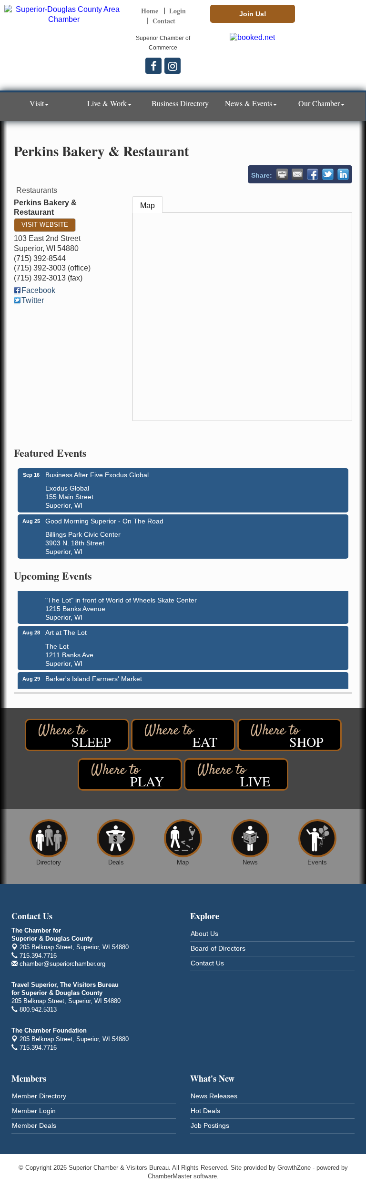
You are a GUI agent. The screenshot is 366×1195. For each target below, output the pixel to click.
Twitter (32, 300)
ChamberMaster (170, 1176)
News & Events (248, 103)
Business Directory (180, 103)
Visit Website (44, 224)
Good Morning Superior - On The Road (104, 521)
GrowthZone (294, 1167)
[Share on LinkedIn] (343, 174)
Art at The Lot (66, 629)
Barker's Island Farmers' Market (93, 675)
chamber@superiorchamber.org (61, 963)
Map (147, 205)
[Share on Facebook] (312, 174)
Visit (37, 103)
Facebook (38, 290)
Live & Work (107, 103)
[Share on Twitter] (328, 174)
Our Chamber (319, 103)
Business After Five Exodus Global (97, 475)
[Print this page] (282, 174)
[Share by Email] (297, 174)
